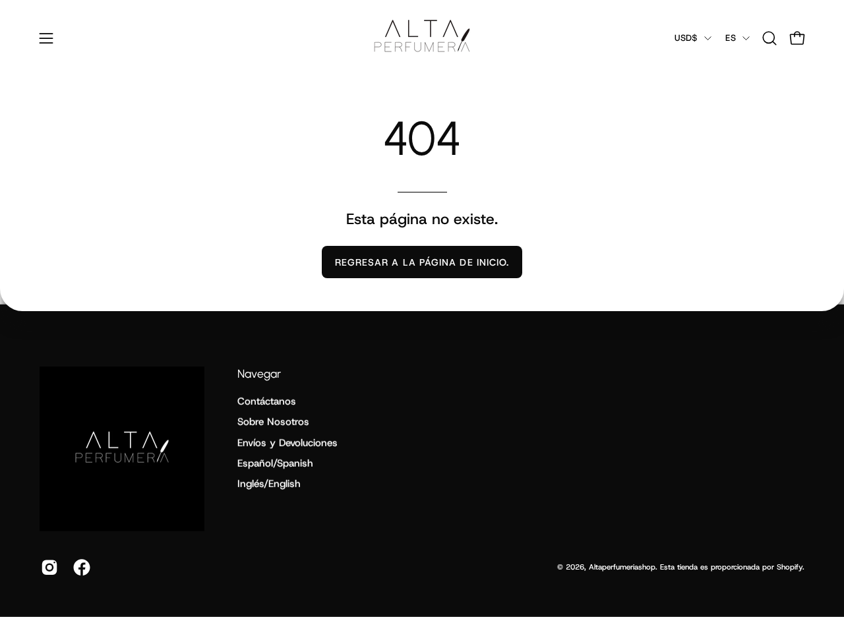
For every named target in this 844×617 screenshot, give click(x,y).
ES (730, 38)
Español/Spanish (275, 463)
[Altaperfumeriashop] (422, 38)
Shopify (789, 567)
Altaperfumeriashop (622, 567)
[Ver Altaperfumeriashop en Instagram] (47, 567)
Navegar (259, 373)
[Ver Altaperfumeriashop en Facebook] (79, 567)
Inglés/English (269, 483)
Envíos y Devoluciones (287, 443)
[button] (769, 38)
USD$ (686, 38)
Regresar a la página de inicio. (422, 262)
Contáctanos (266, 401)
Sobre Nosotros (273, 421)
